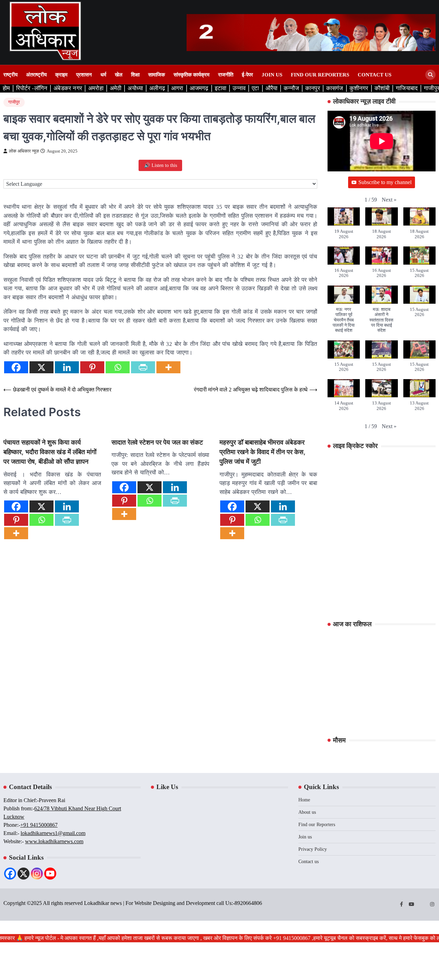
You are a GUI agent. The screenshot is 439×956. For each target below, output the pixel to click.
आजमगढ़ (199, 88)
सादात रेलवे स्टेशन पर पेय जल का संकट (157, 442)
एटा (255, 88)
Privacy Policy (312, 849)
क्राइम (61, 74)
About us (307, 812)
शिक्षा (135, 74)
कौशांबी (382, 88)
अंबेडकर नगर (68, 88)
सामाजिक (156, 74)
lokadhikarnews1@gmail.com (53, 833)
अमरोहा (96, 88)
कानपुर (312, 88)
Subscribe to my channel (385, 182)
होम (6, 88)
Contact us (374, 74)
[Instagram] (37, 874)
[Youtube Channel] (50, 874)
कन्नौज (291, 88)
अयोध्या (135, 88)
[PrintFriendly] (143, 367)
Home (304, 799)
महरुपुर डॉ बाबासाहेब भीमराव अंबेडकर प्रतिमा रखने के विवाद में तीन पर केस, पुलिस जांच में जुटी (263, 452)
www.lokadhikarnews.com (54, 841)
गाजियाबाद (407, 88)
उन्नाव (239, 88)
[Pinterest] (92, 367)
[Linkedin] (67, 367)
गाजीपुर (14, 102)
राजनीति (225, 74)
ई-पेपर (247, 74)
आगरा (177, 88)
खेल (118, 74)
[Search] (430, 75)
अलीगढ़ (157, 88)
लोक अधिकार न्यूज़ (24, 151)
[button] (389, 200)
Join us (272, 74)
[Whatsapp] (118, 367)
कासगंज (334, 88)
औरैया (271, 88)
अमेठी (116, 88)
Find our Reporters (320, 74)
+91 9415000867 (39, 825)
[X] (41, 367)
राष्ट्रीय (10, 74)
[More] (168, 367)
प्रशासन (84, 74)
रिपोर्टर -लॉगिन (31, 88)
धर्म (103, 74)
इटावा (221, 88)
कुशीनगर (358, 88)
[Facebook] (16, 367)
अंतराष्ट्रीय (36, 74)
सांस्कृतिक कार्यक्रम (192, 74)
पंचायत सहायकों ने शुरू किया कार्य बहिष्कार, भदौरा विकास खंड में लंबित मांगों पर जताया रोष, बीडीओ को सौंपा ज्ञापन (49, 452)
